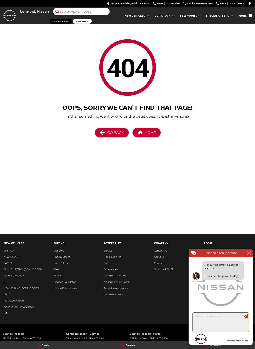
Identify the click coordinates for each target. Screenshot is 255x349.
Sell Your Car (60, 21)
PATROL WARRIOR (14, 300)
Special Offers (217, 15)
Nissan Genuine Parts (116, 282)
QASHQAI (9, 250)
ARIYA (7, 294)
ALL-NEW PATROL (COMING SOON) (23, 269)
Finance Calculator (65, 282)
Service (108, 250)
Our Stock (163, 15)
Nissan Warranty (113, 294)
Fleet (57, 269)
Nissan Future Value (65, 288)
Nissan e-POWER (163, 269)
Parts (107, 263)
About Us (159, 256)
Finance (58, 275)
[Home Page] (9, 15)
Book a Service (112, 256)
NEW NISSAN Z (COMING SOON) (21, 288)
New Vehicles (135, 15)
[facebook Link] (249, 3)
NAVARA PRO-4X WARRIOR (19, 306)
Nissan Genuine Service (117, 275)
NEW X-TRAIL (11, 256)
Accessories (111, 269)
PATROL (8, 263)
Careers (158, 263)
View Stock (82, 21)
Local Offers (61, 263)
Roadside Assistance (116, 288)
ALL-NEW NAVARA (14, 275)
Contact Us (160, 250)
